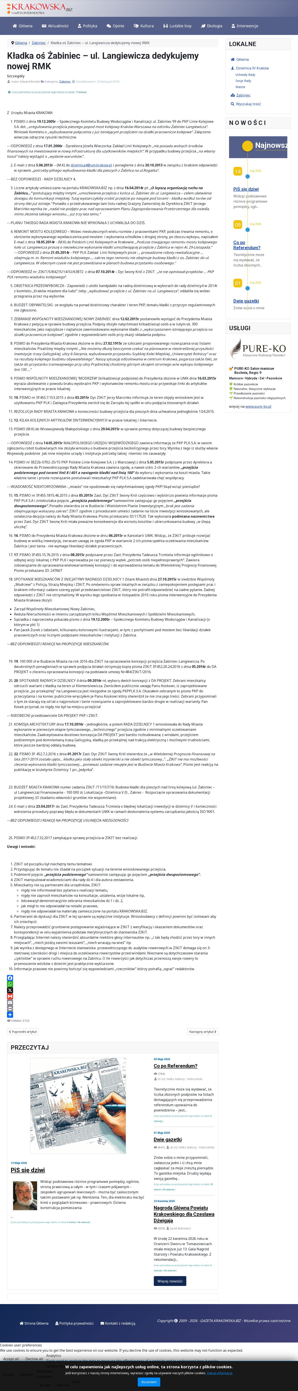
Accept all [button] (11, 1358)
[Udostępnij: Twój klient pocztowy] (112, 1002)
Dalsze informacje (220, 1373)
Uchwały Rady (245, 75)
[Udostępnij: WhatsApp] (112, 984)
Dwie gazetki (168, 1139)
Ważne (240, 87)
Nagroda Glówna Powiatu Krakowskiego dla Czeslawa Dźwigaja (184, 1214)
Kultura (147, 25)
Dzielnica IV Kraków (252, 68)
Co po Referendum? (175, 1066)
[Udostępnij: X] (112, 990)
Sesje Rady (243, 81)
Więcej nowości (170, 1281)
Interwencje (247, 25)
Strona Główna (36, 1323)
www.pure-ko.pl (258, 406)
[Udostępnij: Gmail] (112, 996)
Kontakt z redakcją (119, 1323)
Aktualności (58, 25)
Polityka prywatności (76, 1323)
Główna (26, 25)
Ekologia (214, 25)
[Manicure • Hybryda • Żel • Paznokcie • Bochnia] (258, 349)
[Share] (112, 1015)
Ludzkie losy (181, 25)
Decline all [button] (34, 1358)
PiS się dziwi (28, 1170)
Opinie (118, 25)
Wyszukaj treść (248, 104)
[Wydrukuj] (112, 1009)
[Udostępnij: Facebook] (112, 978)
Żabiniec (65, 81)
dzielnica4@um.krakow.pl (91, 165)
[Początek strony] (290, 1383)
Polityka (90, 25)
